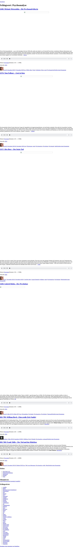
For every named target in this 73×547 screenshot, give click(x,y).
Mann (4, 520)
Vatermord (49, 414)
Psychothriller (6, 529)
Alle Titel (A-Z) (6, 471)
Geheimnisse (6, 502)
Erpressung (29, 146)
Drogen (4, 493)
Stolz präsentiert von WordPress (12, 546)
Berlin (4, 488)
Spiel (56, 146)
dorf (4, 492)
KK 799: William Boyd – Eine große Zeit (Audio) (18, 417)
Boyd (29, 439)
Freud (34, 70)
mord (45, 70)
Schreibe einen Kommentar (60, 70)
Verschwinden (6, 541)
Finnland (5, 501)
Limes (39, 264)
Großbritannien (6, 505)
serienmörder (6, 533)
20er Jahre (29, 70)
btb (15, 399)
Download (6, 62)
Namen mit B (6, 524)
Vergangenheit (6, 540)
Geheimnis (38, 70)
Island (4, 510)
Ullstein (33, 131)
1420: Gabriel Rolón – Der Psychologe (14, 284)
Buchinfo (47, 424)
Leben (4, 518)
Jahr (4, 511)
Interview (5, 509)
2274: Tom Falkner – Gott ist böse (12, 73)
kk (3, 513)
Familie (4, 500)
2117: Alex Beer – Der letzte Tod (12, 149)
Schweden (5, 532)
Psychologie (57, 279)
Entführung (5, 498)
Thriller (4, 536)
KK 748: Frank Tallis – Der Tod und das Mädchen (18, 442)
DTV (4, 495)
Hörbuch (5, 506)
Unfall (4, 537)
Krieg (42, 70)
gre (3, 504)
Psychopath (51, 146)
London (4, 519)
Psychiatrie (30, 414)
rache (4, 531)
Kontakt (4, 475)
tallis (44, 465)
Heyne (25, 55)
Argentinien (25, 414)
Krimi (4, 514)
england (4, 497)
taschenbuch (5, 534)
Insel (4, 507)
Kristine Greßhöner (7, 516)
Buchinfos (59, 450)
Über (4, 476)
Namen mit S (6, 525)
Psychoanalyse (50, 70)
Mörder (4, 523)
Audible (4, 487)
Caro (4, 70)
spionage (45, 439)
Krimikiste (2, 1)
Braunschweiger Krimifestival (9, 489)
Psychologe (45, 146)
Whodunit (5, 542)
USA (4, 538)
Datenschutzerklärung (8, 472)
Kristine (5, 439)
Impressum (5, 474)
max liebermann (31, 465)
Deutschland (5, 491)
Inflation (42, 279)
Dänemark (5, 496)
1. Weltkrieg (25, 439)
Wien (62, 279)
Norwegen (5, 527)
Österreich (5, 543)
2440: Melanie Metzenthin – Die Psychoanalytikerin (19, 9)
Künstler (33, 439)
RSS (6, 65)
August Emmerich (35, 279)
